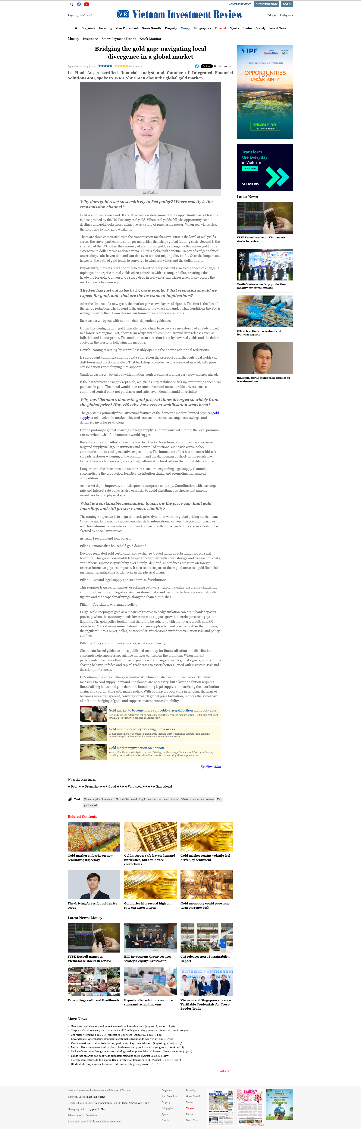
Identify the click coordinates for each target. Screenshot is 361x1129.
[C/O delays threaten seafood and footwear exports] (265, 311)
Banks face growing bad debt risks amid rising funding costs (105, 1055)
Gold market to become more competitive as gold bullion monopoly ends (163, 710)
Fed (219, 799)
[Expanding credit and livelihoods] (94, 981)
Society (261, 28)
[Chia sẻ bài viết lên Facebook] (197, 66)
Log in (287, 4)
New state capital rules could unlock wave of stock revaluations (107, 1026)
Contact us (91, 1115)
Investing (105, 28)
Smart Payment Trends (119, 38)
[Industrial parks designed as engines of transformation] (265, 358)
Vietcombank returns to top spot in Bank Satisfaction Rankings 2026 (111, 1060)
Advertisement (240, 4)
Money (185, 28)
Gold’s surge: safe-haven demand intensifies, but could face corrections (149, 860)
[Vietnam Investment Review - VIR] (180, 24)
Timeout (220, 28)
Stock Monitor (150, 38)
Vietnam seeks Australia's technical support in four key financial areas (111, 1043)
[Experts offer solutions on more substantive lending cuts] (150, 981)
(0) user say (135, 66)
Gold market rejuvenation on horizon (136, 747)
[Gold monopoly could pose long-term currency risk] (206, 884)
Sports (234, 28)
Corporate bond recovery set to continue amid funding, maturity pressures (114, 1030)
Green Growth (151, 28)
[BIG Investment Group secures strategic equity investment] (150, 938)
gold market (90, 805)
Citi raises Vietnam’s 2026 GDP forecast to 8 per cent (102, 1034)
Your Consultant (127, 28)
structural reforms (168, 799)
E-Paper (271, 15)
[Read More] (224, 1071)
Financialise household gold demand (135, 799)
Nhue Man (213, 766)
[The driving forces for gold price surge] (94, 884)
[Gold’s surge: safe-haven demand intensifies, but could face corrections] (150, 837)
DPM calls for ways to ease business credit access (99, 1064)
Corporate (88, 28)
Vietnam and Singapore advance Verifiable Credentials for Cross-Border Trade (205, 1004)
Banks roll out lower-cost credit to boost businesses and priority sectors (112, 1047)
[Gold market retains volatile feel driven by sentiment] (206, 837)
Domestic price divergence (98, 799)
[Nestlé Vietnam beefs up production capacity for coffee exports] (265, 264)
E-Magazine (286, 15)
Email (219, 66)
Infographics (202, 28)
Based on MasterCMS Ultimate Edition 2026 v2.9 (94, 1121)
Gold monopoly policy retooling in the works (142, 729)
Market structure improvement (197, 799)
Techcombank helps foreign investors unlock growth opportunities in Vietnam (116, 1051)
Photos (247, 28)
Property (171, 28)
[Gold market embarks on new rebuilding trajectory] (94, 837)
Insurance (90, 38)
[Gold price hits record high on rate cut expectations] (150, 884)
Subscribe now (267, 4)
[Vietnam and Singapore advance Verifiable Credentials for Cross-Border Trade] (206, 981)
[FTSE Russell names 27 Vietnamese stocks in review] (94, 938)
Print (229, 66)
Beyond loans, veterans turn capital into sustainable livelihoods (108, 1039)
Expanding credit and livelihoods (93, 1000)
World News (277, 28)
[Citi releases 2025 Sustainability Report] (206, 938)
